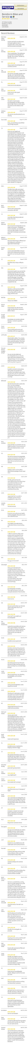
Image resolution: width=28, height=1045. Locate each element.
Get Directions (20, 5)
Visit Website (20, 8)
